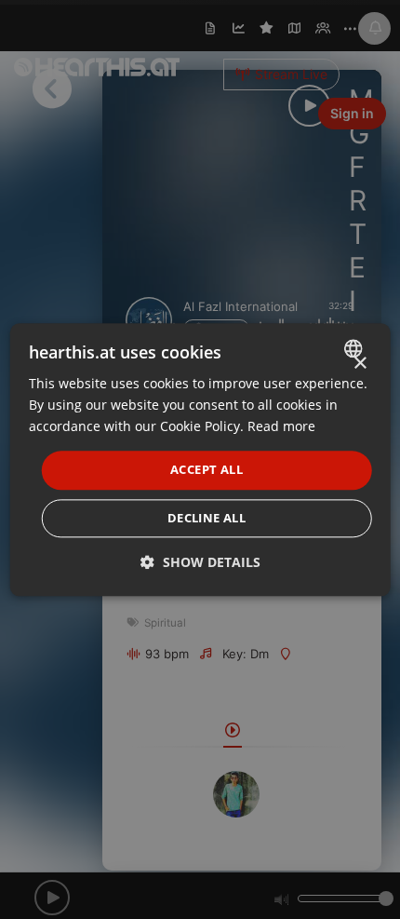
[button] (200, 562)
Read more (281, 426)
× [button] (360, 364)
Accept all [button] (206, 470)
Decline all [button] (206, 517)
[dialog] (200, 459)
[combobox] (355, 348)
